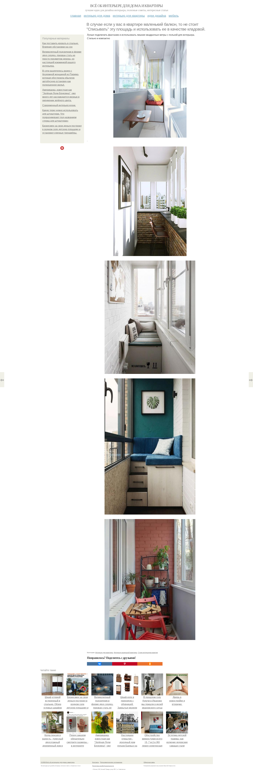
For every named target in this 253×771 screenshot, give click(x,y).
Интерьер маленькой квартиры (125, 652)
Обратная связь (149, 762)
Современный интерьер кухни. (59, 105)
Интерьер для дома (97, 15)
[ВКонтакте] (99, 664)
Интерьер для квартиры (129, 15)
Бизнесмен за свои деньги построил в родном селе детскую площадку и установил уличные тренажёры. (62, 129)
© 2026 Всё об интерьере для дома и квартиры (58, 762)
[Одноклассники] (150, 664)
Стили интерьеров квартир (148, 652)
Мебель (174, 15)
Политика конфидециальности (103, 766)
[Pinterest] (124, 664)
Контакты (95, 762)
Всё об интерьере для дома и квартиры (126, 5)
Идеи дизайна (156, 15)
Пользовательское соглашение (111, 762)
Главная (75, 15)
